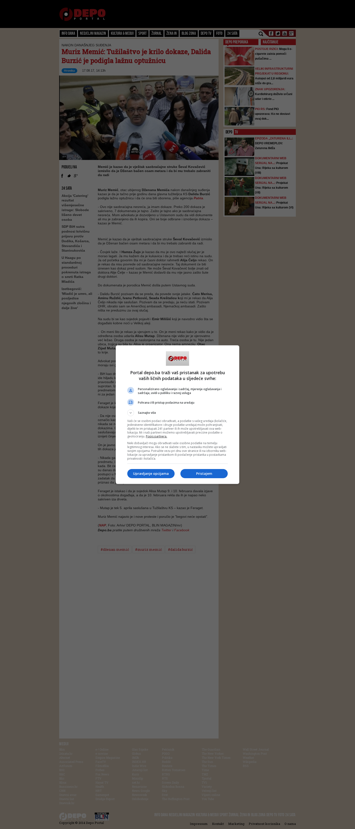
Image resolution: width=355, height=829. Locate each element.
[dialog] (177, 414)
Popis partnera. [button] (156, 436)
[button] (177, 412)
